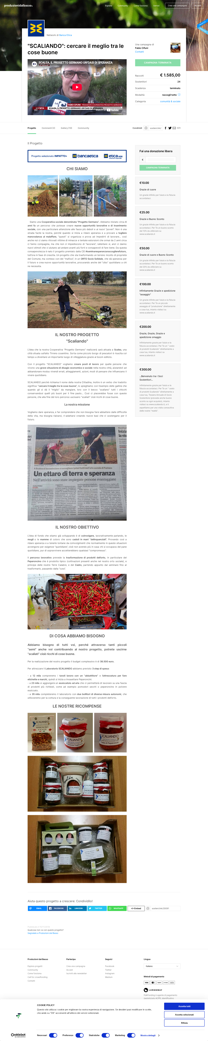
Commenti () (48, 128)
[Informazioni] (179, 94)
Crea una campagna (177, 5)
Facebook (109, 966)
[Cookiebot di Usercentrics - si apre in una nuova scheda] (18, 1035)
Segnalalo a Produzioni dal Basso (43, 933)
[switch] (80, 1035)
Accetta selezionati (184, 1014)
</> (178, 128)
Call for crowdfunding (38, 977)
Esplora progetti (35, 966)
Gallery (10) (66, 128)
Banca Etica (65, 35)
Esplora (108, 5)
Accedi (198, 5)
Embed (136, 908)
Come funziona (141, 5)
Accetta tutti (184, 1006)
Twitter (108, 970)
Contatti (139, 51)
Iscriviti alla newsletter (76, 973)
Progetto (32, 128)
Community (123, 5)
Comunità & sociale (170, 101)
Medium (108, 977)
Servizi (156, 5)
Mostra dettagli (148, 1035)
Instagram (109, 973)
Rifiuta (184, 1023)
